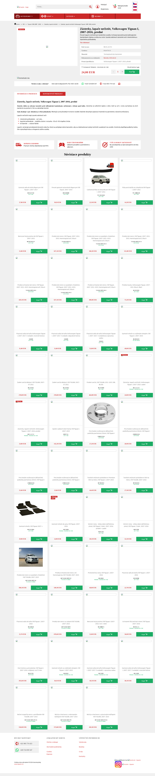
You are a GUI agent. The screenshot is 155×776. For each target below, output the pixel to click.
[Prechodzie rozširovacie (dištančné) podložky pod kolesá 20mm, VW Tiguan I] (31, 460)
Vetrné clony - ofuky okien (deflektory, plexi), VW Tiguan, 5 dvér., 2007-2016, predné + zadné (101, 526)
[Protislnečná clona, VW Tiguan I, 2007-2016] (101, 556)
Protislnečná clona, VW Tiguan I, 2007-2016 (101, 574)
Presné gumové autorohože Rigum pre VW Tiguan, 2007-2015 (66, 188)
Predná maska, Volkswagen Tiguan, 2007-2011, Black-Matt (136, 286)
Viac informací (84, 42)
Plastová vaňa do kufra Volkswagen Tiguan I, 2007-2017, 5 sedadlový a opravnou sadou (101, 335)
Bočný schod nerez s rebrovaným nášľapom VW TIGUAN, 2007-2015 (66, 715)
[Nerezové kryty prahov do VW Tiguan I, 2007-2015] (31, 219)
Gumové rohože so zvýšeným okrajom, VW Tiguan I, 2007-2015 (136, 334)
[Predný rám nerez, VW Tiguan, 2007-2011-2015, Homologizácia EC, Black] (66, 219)
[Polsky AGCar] (135, 9)
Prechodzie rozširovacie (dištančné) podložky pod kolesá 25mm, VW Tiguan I (101, 432)
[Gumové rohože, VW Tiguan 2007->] (31, 508)
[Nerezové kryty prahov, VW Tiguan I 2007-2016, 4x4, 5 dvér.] (101, 604)
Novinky (81, 747)
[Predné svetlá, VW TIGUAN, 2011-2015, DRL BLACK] (101, 365)
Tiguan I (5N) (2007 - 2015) (34, 24)
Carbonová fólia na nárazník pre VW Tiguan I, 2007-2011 (101, 190)
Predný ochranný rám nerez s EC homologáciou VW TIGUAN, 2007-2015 (66, 574)
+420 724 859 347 (90, 84)
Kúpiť (131, 72)
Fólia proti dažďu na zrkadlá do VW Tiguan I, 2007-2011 (136, 188)
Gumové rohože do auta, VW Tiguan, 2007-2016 (66, 525)
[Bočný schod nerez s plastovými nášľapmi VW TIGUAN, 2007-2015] (101, 697)
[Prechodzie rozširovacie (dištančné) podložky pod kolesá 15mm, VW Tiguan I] (66, 460)
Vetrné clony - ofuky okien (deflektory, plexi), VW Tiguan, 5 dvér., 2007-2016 (136, 525)
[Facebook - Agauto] (134, 759)
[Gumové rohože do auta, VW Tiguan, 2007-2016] (66, 507)
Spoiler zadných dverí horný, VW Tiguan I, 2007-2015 (66, 430)
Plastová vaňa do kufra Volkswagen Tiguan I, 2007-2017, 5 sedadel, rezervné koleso (30, 334)
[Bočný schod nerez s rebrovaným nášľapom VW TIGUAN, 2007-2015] (66, 697)
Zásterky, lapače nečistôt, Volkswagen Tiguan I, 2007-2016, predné (78, 24)
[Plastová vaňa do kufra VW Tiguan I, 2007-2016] (136, 556)
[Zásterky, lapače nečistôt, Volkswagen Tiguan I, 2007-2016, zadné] (136, 365)
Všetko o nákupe (52, 742)
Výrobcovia (82, 742)
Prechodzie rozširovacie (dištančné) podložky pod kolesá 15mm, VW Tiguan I (66, 478)
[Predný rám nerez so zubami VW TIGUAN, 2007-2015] (66, 604)
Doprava (49, 754)
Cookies (49, 751)
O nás (81, 751)
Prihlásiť (104, 4)
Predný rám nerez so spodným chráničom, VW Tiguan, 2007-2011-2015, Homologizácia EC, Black (101, 238)
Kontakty (82, 756)
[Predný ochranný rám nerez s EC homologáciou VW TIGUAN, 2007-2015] (66, 556)
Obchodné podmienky (54, 747)
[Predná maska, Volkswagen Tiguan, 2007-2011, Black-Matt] (136, 268)
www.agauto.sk (18, 764)
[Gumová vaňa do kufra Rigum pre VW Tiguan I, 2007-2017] (31, 170)
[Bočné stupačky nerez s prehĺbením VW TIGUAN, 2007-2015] (31, 697)
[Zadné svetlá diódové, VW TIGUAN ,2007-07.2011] (31, 365)
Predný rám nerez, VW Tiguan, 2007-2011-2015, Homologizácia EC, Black (66, 237)
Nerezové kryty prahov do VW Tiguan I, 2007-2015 (31, 237)
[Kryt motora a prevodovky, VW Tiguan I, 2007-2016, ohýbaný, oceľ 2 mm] (31, 651)
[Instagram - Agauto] (118, 764)
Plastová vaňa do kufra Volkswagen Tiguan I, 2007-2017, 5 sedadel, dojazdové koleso (66, 334)
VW (23, 24)
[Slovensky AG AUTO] (135, 6)
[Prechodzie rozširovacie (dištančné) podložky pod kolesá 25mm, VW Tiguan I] (101, 413)
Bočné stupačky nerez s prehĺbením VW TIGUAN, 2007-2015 (30, 715)
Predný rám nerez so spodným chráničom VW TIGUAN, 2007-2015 (31, 576)
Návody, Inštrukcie (110, 58)
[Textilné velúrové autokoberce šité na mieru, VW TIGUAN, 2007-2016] (136, 460)
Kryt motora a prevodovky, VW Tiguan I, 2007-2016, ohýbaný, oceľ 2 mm (31, 669)
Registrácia (104, 9)
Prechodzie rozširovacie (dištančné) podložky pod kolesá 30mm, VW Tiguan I (136, 430)
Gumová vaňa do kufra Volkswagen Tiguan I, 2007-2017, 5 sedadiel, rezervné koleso (136, 669)
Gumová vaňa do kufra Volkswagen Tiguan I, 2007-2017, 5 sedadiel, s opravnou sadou (101, 669)
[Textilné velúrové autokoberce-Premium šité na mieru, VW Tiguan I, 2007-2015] (101, 460)
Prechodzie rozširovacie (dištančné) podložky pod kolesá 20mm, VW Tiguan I (30, 478)
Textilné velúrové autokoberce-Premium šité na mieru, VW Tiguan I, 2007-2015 (101, 478)
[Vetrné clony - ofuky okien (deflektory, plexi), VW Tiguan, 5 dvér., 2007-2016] (136, 507)
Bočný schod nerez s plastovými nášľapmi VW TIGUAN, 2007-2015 (101, 715)
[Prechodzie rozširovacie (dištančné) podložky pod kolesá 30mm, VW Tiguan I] (136, 412)
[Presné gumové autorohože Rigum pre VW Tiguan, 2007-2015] (66, 170)
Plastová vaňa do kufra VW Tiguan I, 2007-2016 (136, 574)
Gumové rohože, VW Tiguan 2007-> (31, 526)
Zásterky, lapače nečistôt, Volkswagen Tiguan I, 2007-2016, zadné (136, 383)
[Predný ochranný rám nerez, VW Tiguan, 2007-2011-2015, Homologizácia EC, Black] (31, 268)
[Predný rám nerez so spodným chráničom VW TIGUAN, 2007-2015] (31, 557)
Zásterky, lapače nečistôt (51, 24)
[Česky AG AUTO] (135, 4)
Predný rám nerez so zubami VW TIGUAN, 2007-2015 (66, 622)
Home (18, 24)
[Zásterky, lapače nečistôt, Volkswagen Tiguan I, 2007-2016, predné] (31, 412)
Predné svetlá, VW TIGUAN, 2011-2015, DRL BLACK (101, 383)
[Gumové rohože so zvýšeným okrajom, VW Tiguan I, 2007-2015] (136, 316)
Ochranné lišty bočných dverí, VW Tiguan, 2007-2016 (136, 622)
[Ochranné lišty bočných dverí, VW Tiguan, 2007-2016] (136, 604)
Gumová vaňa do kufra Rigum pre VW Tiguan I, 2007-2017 (30, 188)
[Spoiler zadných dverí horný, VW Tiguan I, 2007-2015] (66, 412)
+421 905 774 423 (109, 84)
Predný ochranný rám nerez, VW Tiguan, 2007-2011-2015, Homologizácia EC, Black (31, 286)
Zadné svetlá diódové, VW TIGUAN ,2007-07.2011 (31, 383)
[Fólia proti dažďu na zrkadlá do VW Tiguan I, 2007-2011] (136, 170)
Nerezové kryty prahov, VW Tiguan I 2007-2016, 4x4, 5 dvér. (101, 622)
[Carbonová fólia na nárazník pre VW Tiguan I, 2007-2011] (101, 171)
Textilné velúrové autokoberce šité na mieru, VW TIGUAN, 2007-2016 (136, 478)
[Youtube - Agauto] (128, 764)
